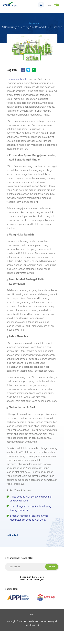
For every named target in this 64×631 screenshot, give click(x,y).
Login (50, 5)
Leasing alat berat (16, 79)
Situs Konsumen (41, 5)
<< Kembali (12, 535)
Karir (32, 615)
